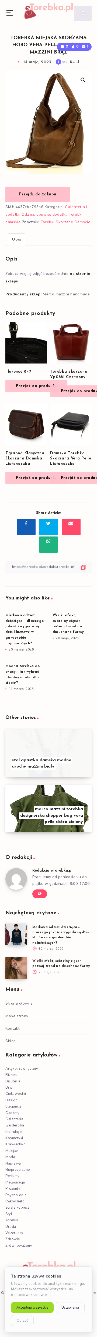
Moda (10, 1157)
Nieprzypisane (17, 1169)
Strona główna (19, 1003)
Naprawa (13, 1163)
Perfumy (12, 1175)
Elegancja (13, 1106)
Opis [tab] (16, 239)
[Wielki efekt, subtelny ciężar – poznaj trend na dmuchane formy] (16, 968)
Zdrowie (12, 1239)
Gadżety (12, 1113)
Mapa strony (16, 1016)
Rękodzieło (15, 1201)
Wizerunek (14, 1233)
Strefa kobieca (17, 1207)
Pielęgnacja (15, 1182)
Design (11, 1100)
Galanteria (14, 1119)
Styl (8, 1214)
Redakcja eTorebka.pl (52, 871)
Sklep (10, 1040)
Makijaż (11, 1150)
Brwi (9, 1087)
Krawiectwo (15, 1144)
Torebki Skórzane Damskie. (66, 222)
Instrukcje (13, 1131)
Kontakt (12, 1028)
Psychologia (16, 1195)
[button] (83, 80)
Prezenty (12, 1188)
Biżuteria (12, 1081)
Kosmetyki (14, 1138)
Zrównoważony (18, 1245)
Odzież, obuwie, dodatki (44, 214)
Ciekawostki (15, 1093)
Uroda (10, 1226)
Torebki (11, 1220)
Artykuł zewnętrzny (21, 1068)
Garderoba (14, 1125)
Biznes (11, 1074)
